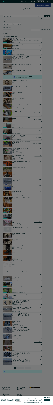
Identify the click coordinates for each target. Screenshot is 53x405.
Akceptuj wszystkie (47, 397)
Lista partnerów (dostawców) (27, 403)
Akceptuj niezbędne (47, 400)
